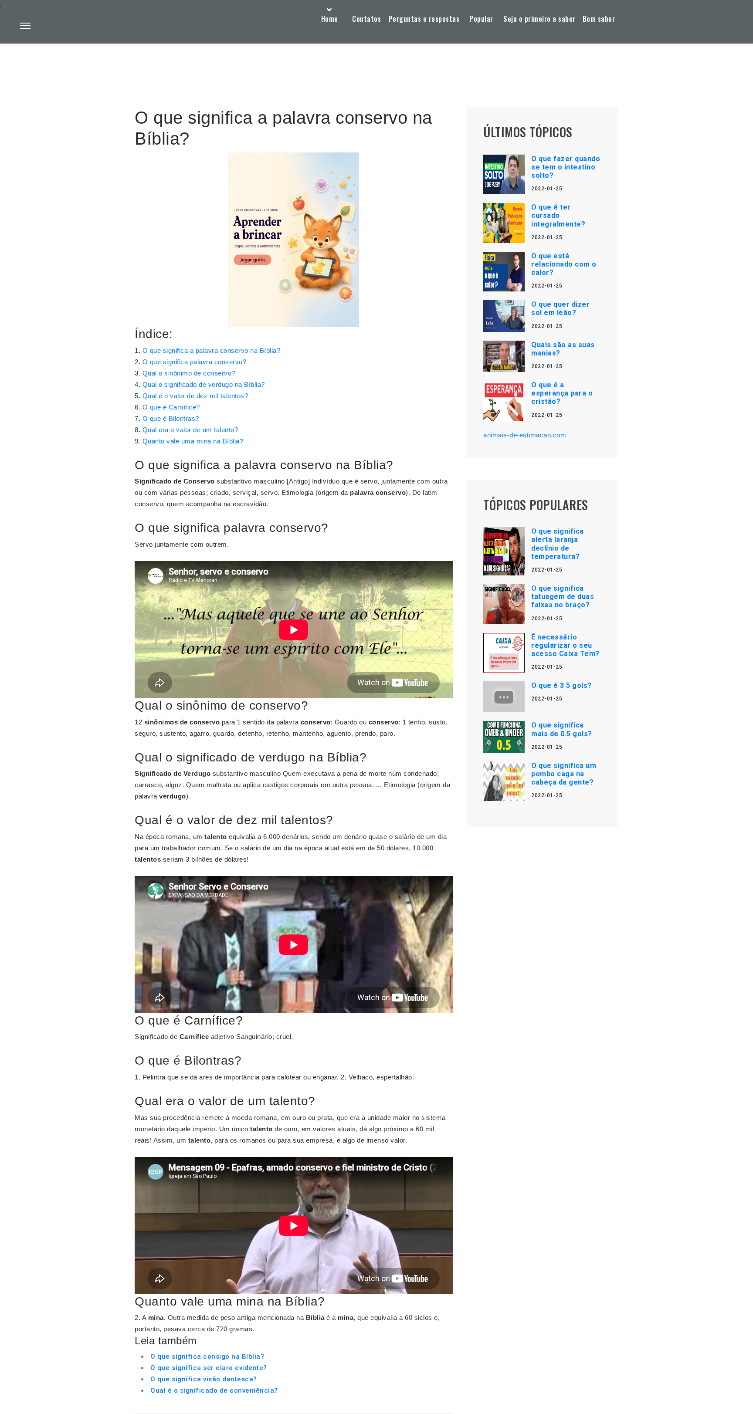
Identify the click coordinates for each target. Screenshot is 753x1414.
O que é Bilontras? (170, 418)
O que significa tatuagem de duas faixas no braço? (562, 596)
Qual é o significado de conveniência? (214, 1390)
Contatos (366, 19)
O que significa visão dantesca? (203, 1379)
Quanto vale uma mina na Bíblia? (193, 441)
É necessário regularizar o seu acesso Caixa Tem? (565, 645)
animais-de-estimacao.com (524, 435)
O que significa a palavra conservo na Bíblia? (211, 350)
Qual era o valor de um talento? (190, 429)
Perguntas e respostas (424, 19)
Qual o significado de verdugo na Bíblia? (203, 384)
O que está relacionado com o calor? (564, 264)
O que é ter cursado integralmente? (558, 215)
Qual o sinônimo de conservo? (188, 373)
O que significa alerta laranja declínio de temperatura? (557, 544)
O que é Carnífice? (171, 407)
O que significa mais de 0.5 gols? (561, 729)
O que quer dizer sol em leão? (560, 308)
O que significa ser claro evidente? (208, 1368)
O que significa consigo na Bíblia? (207, 1356)
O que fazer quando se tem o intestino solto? (565, 167)
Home (329, 19)
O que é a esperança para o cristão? (562, 393)
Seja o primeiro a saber (539, 19)
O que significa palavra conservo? (194, 361)
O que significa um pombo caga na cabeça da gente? (563, 773)
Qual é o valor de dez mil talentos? (195, 395)
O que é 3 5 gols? (561, 685)
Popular (481, 19)
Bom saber (599, 19)
